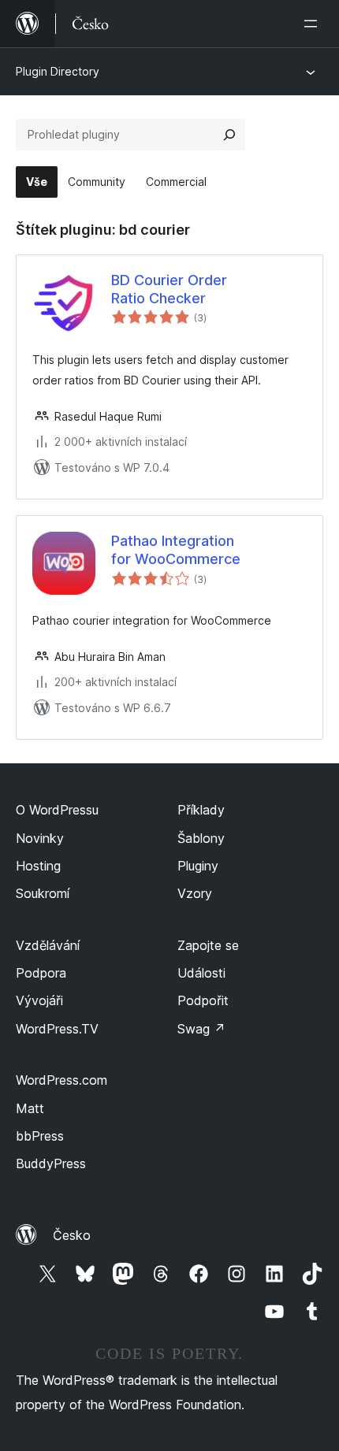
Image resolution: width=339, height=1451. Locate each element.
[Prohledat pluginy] (229, 134)
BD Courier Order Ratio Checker (169, 289)
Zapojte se (208, 945)
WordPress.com (61, 1080)
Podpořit (203, 1000)
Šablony (201, 838)
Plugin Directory (57, 71)
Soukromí (42, 893)
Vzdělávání (48, 945)
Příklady (201, 810)
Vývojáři (39, 1000)
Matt (30, 1108)
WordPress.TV (57, 1029)
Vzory (194, 893)
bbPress (40, 1136)
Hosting (38, 866)
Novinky (40, 838)
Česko (72, 1235)
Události (201, 973)
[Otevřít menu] (314, 23)
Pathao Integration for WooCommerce (175, 550)
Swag (201, 1029)
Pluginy (197, 866)
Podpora (41, 973)
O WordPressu (57, 810)
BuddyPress (51, 1163)
